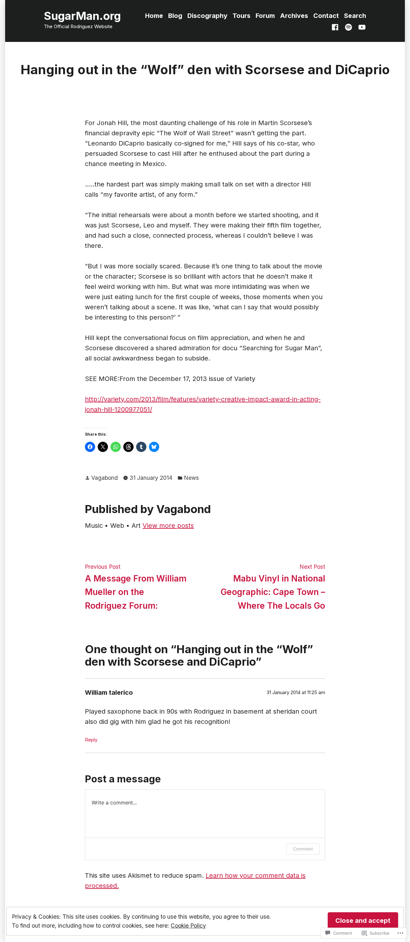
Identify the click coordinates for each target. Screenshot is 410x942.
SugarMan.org (82, 15)
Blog (175, 16)
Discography (207, 16)
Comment (303, 848)
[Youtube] (360, 26)
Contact (326, 16)
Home (154, 16)
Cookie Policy (188, 925)
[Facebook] (336, 26)
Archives (294, 16)
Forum (265, 16)
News (191, 477)
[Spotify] (348, 26)
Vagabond (104, 477)
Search (355, 16)
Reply (91, 740)
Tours (241, 16)
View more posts (168, 525)
